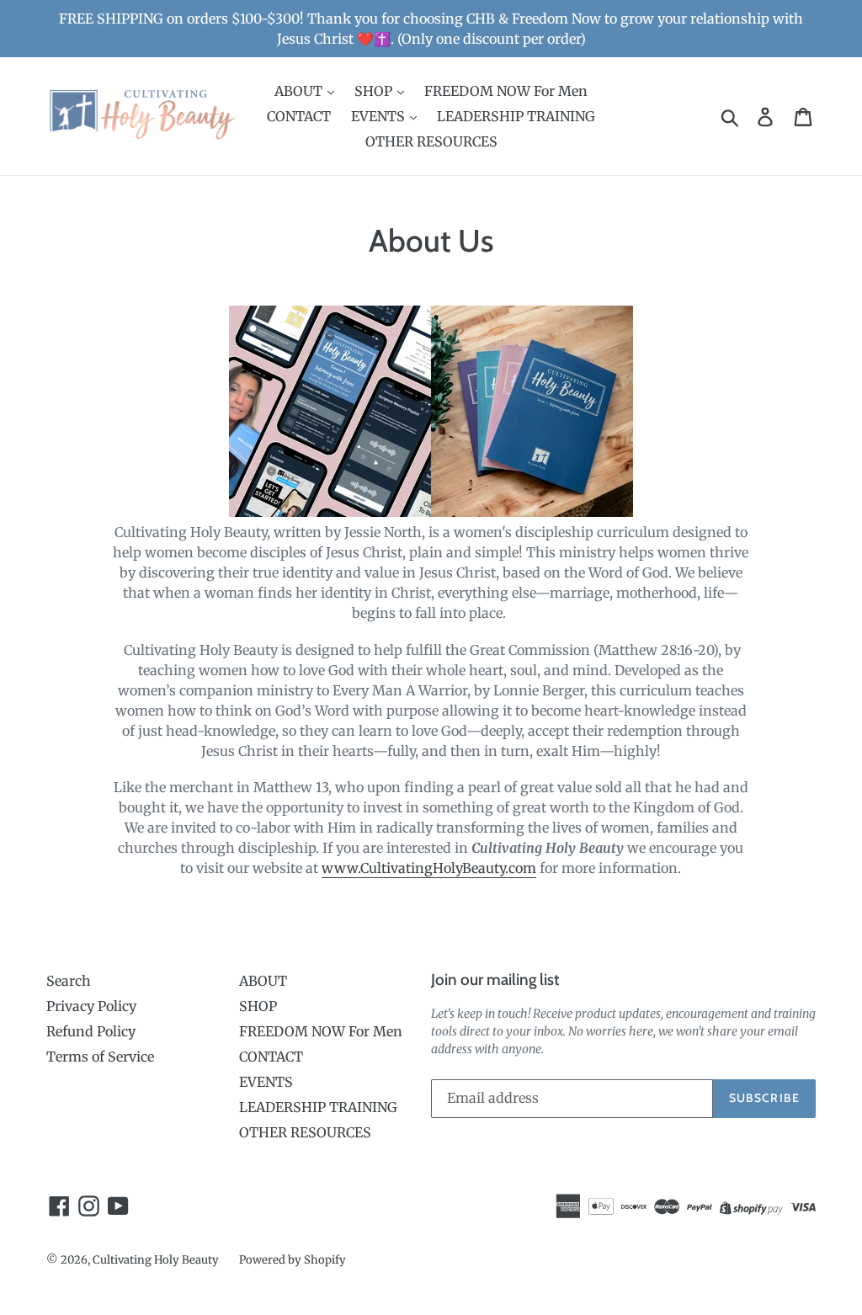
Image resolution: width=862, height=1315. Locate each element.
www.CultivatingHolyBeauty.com (429, 868)
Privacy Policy (91, 1006)
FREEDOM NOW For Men (506, 91)
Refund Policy (91, 1031)
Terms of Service (100, 1056)
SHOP (375, 91)
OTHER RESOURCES (431, 141)
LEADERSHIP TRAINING (516, 116)
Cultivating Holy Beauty (156, 1260)
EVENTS (379, 116)
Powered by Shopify (292, 1260)
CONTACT (299, 116)
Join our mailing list (495, 980)
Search (68, 980)
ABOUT (300, 91)
